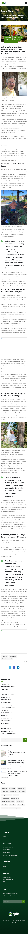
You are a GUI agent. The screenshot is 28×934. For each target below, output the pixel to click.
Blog (7, 14)
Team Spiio (4, 723)
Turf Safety (5, 808)
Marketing (16, 795)
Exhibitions (4, 697)
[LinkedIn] (18, 667)
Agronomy (8, 37)
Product (4, 710)
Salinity (7, 39)
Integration (13, 791)
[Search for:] (14, 740)
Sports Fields (5, 720)
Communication (6, 692)
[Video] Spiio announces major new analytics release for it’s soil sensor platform (17, 773)
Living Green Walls (7, 707)
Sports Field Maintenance (8, 801)
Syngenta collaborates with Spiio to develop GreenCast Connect (16, 752)
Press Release (5, 798)
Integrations (5, 702)
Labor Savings (18, 37)
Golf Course (5, 700)
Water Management (11, 42)
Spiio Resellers (6, 718)
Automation (12, 788)
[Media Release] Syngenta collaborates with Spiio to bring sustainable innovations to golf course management (17, 763)
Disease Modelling (7, 694)
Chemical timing (21, 788)
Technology (5, 726)
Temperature (16, 39)
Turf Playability (6, 731)
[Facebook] (14, 667)
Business (4, 689)
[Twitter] (10, 667)
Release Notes (5, 713)
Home (2, 14)
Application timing (7, 686)
